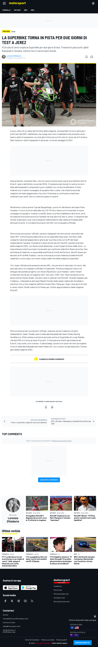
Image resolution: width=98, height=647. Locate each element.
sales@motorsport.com (11, 626)
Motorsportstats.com (62, 601)
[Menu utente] (93, 3)
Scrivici (5, 615)
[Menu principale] (4, 3)
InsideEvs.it (58, 586)
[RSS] (32, 601)
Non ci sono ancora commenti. (49, 441)
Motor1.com (58, 590)
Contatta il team (9, 622)
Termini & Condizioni (32, 640)
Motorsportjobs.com (61, 594)
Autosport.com (59, 598)
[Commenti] (92, 56)
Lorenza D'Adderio (13, 56)
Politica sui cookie (47, 640)
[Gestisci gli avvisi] (52, 407)
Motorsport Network (43, 643)
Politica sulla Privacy (63, 640)
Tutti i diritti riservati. (60, 643)
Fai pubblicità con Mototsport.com (15, 619)
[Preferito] (86, 56)
